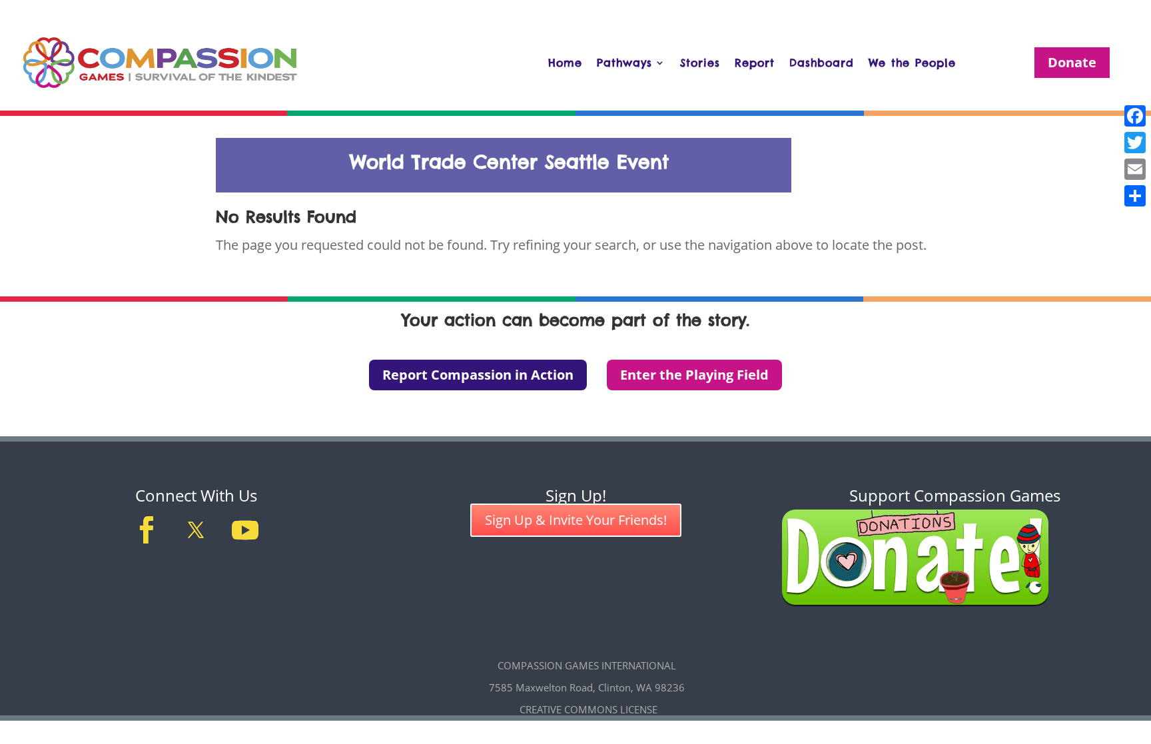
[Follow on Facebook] (146, 530)
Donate (1072, 62)
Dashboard (821, 62)
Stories (700, 62)
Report (755, 62)
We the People (912, 62)
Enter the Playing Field (694, 375)
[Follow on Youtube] (245, 530)
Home (565, 62)
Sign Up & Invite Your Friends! (576, 520)
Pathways (624, 62)
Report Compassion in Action (478, 375)
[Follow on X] (196, 530)
